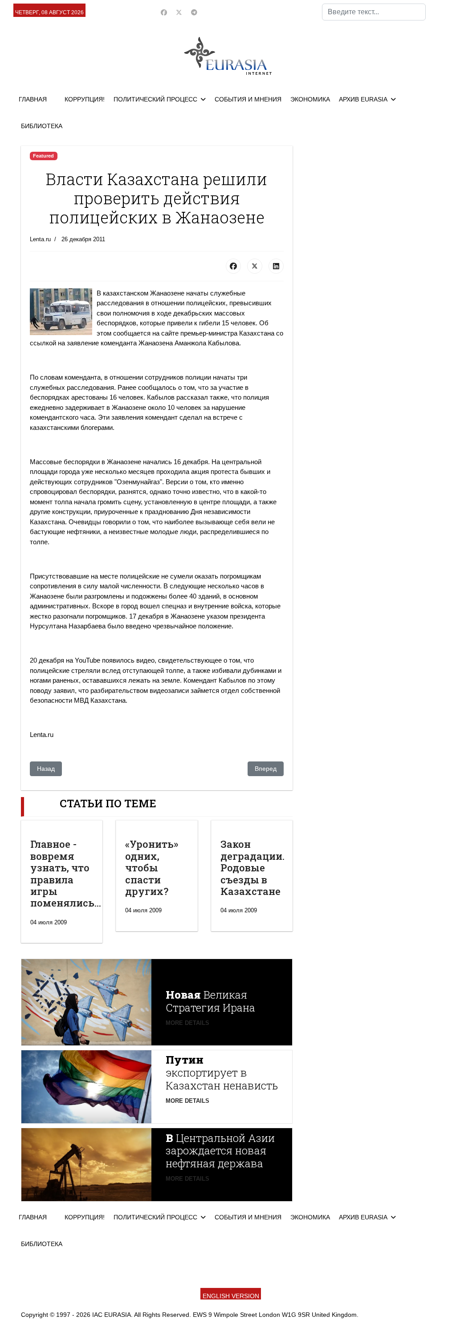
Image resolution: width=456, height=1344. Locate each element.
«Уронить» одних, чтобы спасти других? (151, 868)
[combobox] (374, 12)
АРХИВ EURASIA (363, 99)
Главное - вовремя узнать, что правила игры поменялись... (65, 873)
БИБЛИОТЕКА (41, 126)
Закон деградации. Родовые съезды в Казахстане (252, 868)
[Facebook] (164, 12)
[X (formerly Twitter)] (254, 266)
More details (187, 1023)
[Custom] (194, 12)
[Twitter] (179, 12)
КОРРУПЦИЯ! (85, 99)
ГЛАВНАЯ (33, 99)
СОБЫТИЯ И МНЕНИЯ (248, 99)
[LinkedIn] (276, 266)
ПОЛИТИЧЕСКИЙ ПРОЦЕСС (155, 99)
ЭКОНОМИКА (310, 99)
